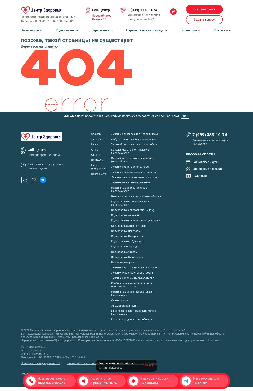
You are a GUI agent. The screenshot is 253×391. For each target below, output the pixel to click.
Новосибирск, (101, 15)
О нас (94, 149)
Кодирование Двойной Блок (128, 225)
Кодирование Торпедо (124, 246)
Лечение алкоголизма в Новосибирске (134, 133)
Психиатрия (188, 30)
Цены (94, 144)
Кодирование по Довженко (127, 241)
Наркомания (100, 30)
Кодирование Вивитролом (127, 257)
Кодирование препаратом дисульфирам (135, 220)
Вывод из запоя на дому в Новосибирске (136, 196)
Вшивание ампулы (122, 262)
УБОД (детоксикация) (124, 305)
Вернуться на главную (39, 46)
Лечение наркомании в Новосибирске (134, 267)
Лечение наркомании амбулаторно (132, 278)
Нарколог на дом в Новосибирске (131, 319)
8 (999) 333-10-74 (142, 10)
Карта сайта (98, 173)
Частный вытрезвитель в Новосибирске (135, 144)
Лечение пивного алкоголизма (130, 166)
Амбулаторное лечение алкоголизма (133, 139)
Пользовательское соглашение (86, 363)
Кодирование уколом (124, 251)
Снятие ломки (119, 300)
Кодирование (65, 30)
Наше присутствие (98, 167)
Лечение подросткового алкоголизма (134, 172)
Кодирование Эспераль (125, 230)
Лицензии (97, 139)
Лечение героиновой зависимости (132, 272)
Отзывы (96, 133)
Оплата (95, 154)
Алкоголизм (30, 30)
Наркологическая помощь (144, 30)
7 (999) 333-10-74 (209, 134)
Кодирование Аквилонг (125, 215)
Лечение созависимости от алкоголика (135, 177)
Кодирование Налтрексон (127, 236)
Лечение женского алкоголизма (130, 182)
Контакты (221, 30)
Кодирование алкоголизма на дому (132, 210)
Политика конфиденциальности (40, 363)
